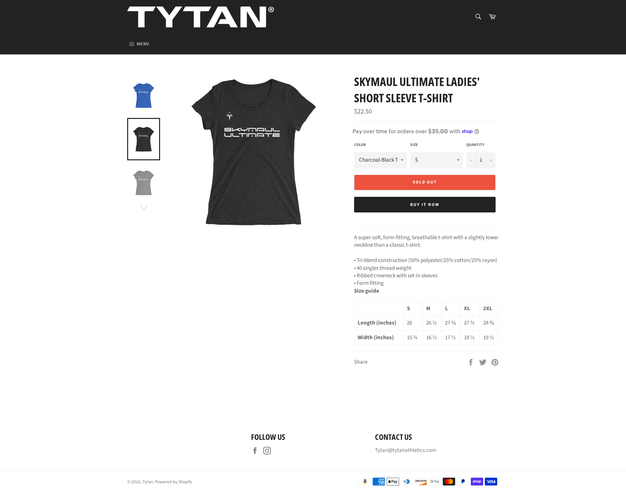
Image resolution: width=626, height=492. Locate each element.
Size (414, 145)
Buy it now (425, 205)
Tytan (147, 482)
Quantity (475, 145)
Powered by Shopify (173, 482)
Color (360, 145)
